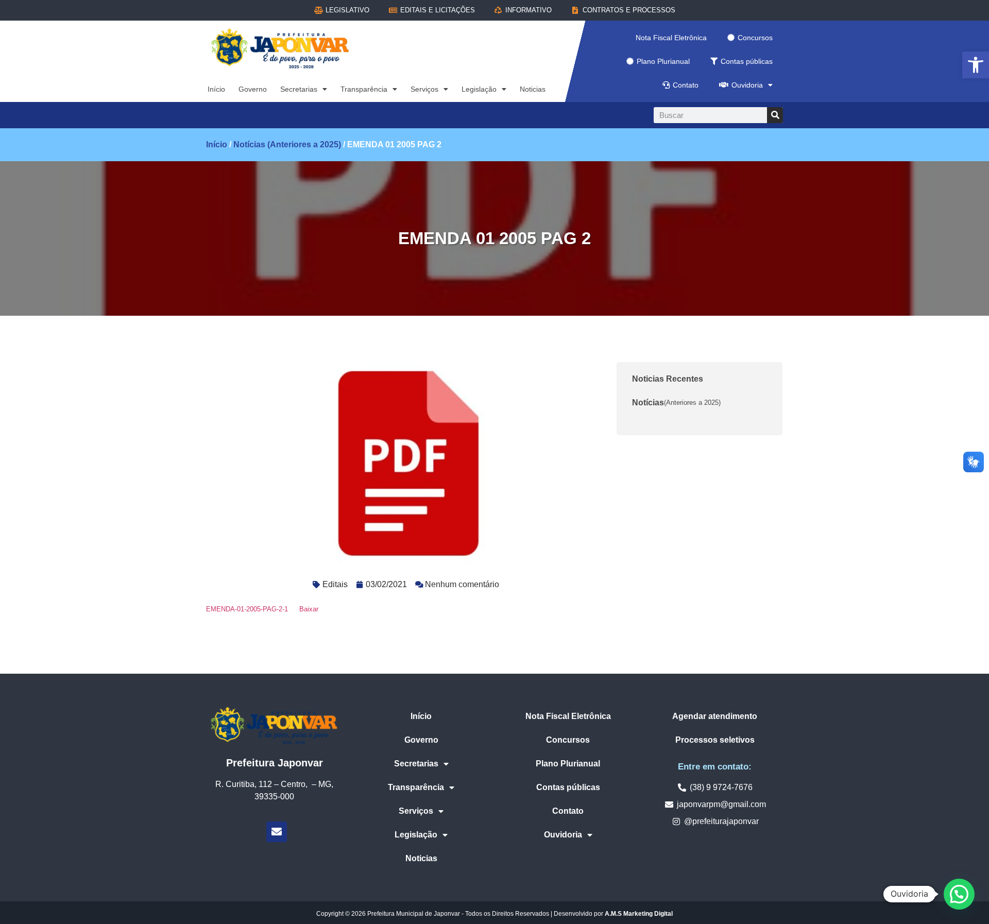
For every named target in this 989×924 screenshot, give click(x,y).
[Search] (775, 115)
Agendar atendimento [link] (714, 716)
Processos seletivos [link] (715, 739)
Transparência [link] (363, 89)
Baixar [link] (308, 609)
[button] (959, 894)
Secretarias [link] (298, 89)
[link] (975, 65)
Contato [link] (685, 85)
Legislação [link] (479, 89)
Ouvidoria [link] (747, 85)
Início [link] (216, 89)
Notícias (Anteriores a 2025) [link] (287, 144)
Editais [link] (335, 584)
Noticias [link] (532, 89)
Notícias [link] (676, 402)
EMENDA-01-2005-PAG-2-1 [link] (247, 609)
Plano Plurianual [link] (663, 61)
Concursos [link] (755, 37)
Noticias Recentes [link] (667, 378)
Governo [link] (252, 89)
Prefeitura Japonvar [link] (274, 762)
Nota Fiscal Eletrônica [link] (671, 37)
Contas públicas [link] (747, 61)
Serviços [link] (424, 89)
